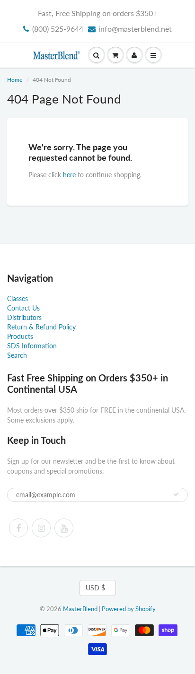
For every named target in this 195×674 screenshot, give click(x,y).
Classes (17, 298)
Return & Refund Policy (41, 327)
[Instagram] (41, 527)
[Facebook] (18, 527)
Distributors (24, 317)
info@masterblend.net (135, 28)
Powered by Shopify (129, 609)
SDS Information (32, 346)
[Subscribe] (176, 494)
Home (14, 79)
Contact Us (23, 308)
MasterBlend (80, 609)
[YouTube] (63, 527)
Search (17, 355)
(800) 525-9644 (57, 28)
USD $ (95, 588)
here (69, 175)
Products (20, 336)
